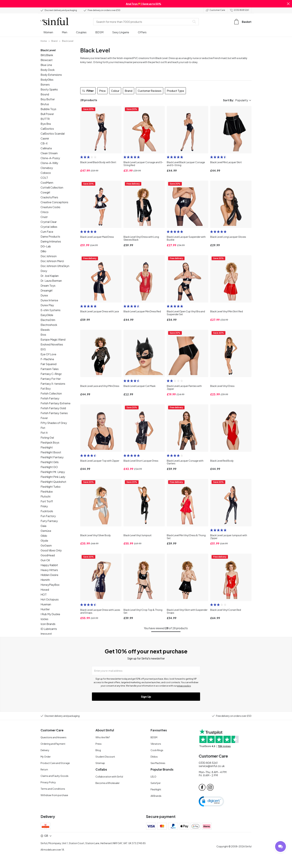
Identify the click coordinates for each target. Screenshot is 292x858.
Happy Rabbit (49, 565)
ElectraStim (48, 320)
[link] (44, 40)
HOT (44, 594)
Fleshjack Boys (50, 442)
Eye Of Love (48, 354)
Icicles (44, 619)
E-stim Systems (50, 310)
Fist (43, 428)
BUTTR (45, 119)
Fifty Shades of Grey (54, 423)
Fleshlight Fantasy (52, 457)
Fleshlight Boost (51, 452)
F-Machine (47, 359)
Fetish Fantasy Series (54, 413)
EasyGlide (47, 315)
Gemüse (46, 530)
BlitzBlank (47, 55)
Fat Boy (46, 388)
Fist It (44, 432)
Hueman (46, 604)
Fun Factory (48, 516)
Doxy (44, 271)
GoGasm (46, 545)
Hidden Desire (49, 575)
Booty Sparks (49, 89)
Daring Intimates (51, 241)
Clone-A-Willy (49, 163)
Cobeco (46, 173)
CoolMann (47, 182)
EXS (43, 349)
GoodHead (48, 555)
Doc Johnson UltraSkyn (55, 266)
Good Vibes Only (51, 550)
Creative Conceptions (54, 202)
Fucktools (47, 511)
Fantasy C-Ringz (51, 374)
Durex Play (47, 305)
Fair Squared (48, 364)
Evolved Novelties (52, 344)
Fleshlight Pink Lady (53, 477)
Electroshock (49, 325)
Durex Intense (49, 300)
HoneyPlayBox (50, 584)
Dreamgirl (46, 290)
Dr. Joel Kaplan (50, 275)
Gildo (44, 535)
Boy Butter (48, 99)
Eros (43, 334)
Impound (46, 633)
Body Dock (48, 70)
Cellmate (46, 148)
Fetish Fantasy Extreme (55, 403)
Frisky (44, 506)
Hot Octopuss (50, 599)
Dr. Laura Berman (51, 280)
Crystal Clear (49, 222)
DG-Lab (46, 246)
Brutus (45, 104)
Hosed (45, 589)
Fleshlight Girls (50, 462)
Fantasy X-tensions (53, 383)
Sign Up (146, 696)
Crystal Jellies (49, 226)
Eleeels (45, 329)
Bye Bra (46, 123)
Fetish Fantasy (50, 398)
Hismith (45, 580)
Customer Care (217, 10)
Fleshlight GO (49, 467)
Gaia (43, 526)
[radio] (81, 157)
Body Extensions (51, 74)
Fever (44, 418)
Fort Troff (47, 501)
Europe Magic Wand (53, 339)
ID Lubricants (49, 629)
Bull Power (47, 114)
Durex (44, 295)
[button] (288, 3)
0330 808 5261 (241, 10)
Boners (45, 84)
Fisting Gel (47, 437)
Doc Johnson (49, 256)
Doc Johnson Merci (52, 261)
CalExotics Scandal (53, 133)
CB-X (44, 143)
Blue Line (46, 65)
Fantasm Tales (50, 369)
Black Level (48, 50)
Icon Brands (48, 624)
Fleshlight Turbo (50, 486)
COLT (44, 177)
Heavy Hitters (49, 570)
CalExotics (47, 128)
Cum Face (47, 231)
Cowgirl (45, 192)
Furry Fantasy (49, 521)
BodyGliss (47, 79)
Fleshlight (47, 447)
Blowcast (47, 60)
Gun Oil (45, 560)
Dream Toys (48, 285)
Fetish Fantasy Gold (53, 408)
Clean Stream (49, 153)
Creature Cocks (50, 207)
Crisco (44, 212)
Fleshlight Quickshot (53, 481)
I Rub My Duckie (50, 614)
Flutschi (45, 496)
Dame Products (50, 236)
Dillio (43, 251)
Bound (45, 94)
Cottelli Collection (52, 187)
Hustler (45, 609)
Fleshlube (47, 491)
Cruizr (44, 217)
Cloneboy (47, 168)
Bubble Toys (48, 109)
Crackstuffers (49, 197)
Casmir (45, 138)
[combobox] (142, 21)
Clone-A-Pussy (50, 158)
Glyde (44, 540)
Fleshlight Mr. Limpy (53, 472)
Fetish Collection (51, 393)
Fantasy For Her (51, 378)
